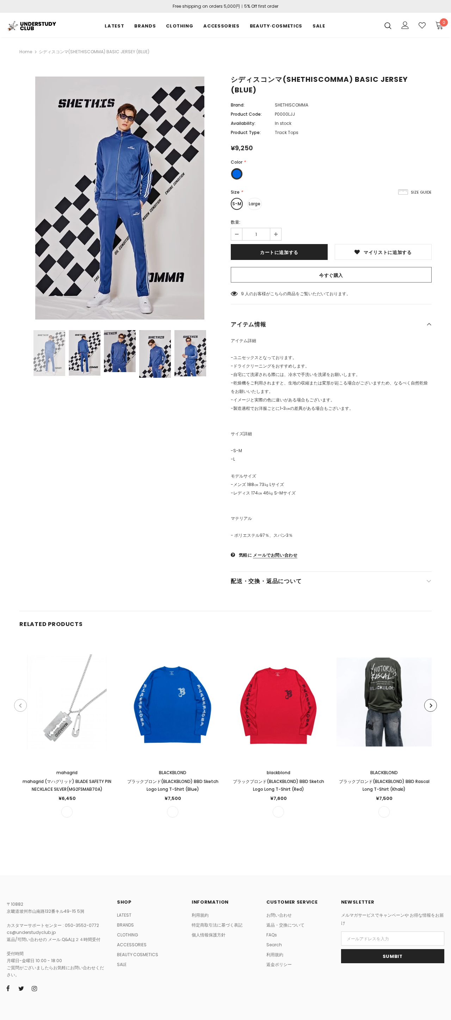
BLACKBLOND (172, 773)
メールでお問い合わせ (275, 555)
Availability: (243, 123)
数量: (235, 222)
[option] (119, 198)
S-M (236, 204)
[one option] (67, 812)
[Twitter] (21, 988)
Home (25, 52)
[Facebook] (8, 988)
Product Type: (246, 132)
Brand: (238, 105)
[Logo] (31, 25)
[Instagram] (34, 988)
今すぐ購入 (331, 275)
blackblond (278, 773)
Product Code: (246, 114)
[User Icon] (405, 25)
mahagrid (67, 773)
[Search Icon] (387, 25)
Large (254, 204)
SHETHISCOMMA (291, 105)
